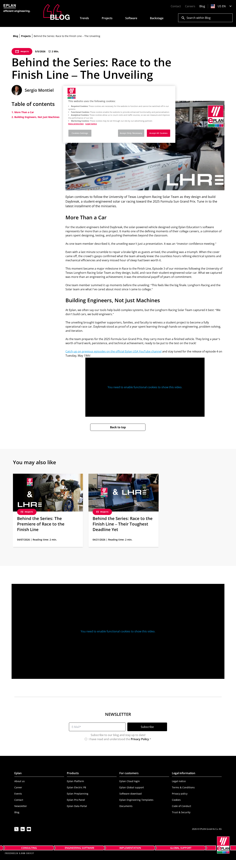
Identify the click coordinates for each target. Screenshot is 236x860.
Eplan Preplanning (77, 793)
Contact (176, 6)
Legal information (183, 773)
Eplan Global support (131, 787)
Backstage (156, 18)
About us (19, 781)
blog (15, 36)
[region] (119, 114)
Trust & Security (181, 812)
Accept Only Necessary (131, 133)
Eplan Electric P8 (76, 787)
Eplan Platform (75, 781)
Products (73, 773)
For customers (129, 773)
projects (26, 36)
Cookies (176, 799)
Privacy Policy (140, 739)
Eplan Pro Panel (76, 799)
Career (18, 787)
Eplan (18, 773)
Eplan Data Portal (77, 806)
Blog (202, 6)
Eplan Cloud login (129, 781)
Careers (190, 6)
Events (18, 793)
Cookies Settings (80, 133)
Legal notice (179, 781)
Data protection (76, 123)
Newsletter (20, 806)
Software (131, 18)
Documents (126, 806)
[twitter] (16, 829)
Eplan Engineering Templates (136, 799)
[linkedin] (23, 829)
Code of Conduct (181, 806)
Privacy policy (179, 793)
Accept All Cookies (158, 133)
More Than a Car (24, 112)
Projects (107, 18)
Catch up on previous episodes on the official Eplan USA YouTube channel (113, 351)
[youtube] (29, 829)
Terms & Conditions (183, 787)
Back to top (118, 427)
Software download (130, 793)
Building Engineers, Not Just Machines (36, 117)
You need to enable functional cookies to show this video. (145, 387)
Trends (84, 18)
